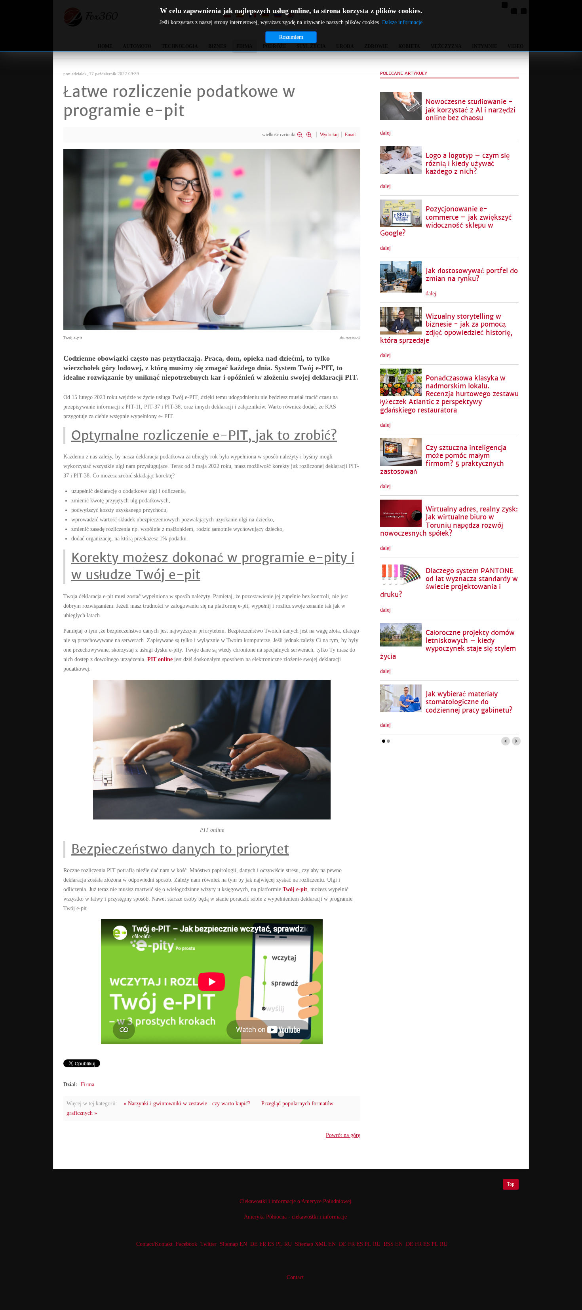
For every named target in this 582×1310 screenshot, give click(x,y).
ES (271, 1244)
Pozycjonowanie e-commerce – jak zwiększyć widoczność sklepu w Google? (446, 221)
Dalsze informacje (402, 22)
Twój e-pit (295, 889)
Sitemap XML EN (315, 1244)
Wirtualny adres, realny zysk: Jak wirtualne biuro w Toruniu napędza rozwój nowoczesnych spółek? (449, 521)
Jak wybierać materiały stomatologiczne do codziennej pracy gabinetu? (469, 702)
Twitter (208, 1244)
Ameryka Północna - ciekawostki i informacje (295, 1217)
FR (262, 1244)
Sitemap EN (234, 1244)
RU (288, 1244)
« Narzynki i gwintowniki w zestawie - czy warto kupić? (187, 1104)
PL (279, 1244)
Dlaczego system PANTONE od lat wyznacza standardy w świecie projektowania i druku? (449, 583)
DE (254, 1244)
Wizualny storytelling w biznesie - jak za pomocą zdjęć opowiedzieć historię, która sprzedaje (446, 328)
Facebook (186, 1244)
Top (510, 1184)
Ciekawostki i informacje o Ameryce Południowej (295, 1201)
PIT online (160, 659)
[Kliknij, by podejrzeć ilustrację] (211, 239)
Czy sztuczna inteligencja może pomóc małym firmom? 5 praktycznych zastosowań (443, 460)
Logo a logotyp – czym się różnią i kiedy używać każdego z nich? (468, 164)
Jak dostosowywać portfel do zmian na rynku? (472, 275)
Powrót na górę (343, 1135)
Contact (295, 1277)
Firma (87, 1085)
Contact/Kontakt (154, 1244)
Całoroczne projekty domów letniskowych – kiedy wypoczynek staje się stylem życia (448, 645)
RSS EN (393, 1244)
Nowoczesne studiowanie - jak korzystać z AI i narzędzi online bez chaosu (470, 110)
